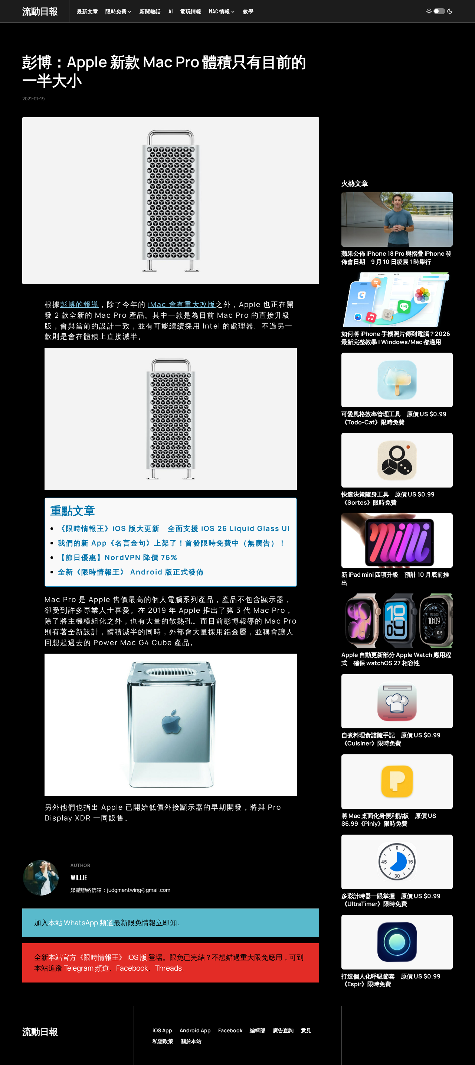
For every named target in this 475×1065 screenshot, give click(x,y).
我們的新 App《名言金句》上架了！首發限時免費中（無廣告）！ (172, 543)
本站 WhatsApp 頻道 (81, 923)
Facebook (132, 968)
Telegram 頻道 (86, 968)
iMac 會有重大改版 (182, 304)
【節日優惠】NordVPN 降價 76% (118, 557)
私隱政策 (163, 1041)
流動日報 (40, 11)
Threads (168, 968)
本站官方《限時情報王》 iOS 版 (97, 957)
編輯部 (257, 1030)
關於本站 (191, 1041)
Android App (195, 1030)
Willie (79, 877)
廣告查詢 (283, 1030)
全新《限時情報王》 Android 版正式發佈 (131, 572)
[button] (439, 11)
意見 (306, 1030)
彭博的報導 (79, 304)
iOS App (162, 1030)
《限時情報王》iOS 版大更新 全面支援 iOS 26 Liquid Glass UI (174, 528)
